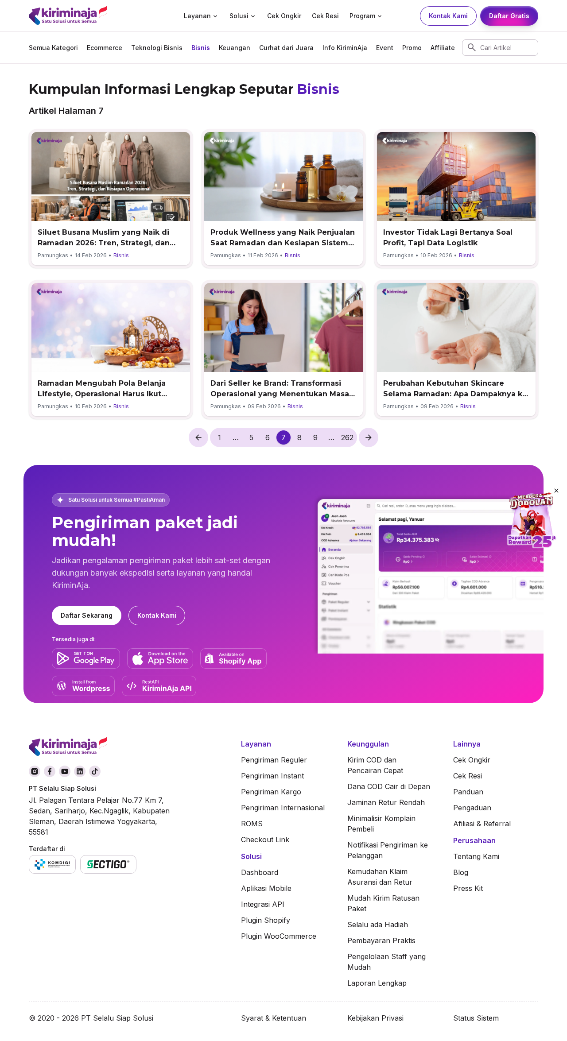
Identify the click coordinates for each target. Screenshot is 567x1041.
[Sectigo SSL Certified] (108, 864)
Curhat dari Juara (286, 47)
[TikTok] (95, 771)
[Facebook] (49, 771)
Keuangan (234, 47)
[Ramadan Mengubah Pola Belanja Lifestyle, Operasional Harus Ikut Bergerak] (110, 349)
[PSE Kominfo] (52, 864)
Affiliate (443, 47)
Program (362, 15)
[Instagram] (34, 771)
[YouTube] (64, 771)
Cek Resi (325, 15)
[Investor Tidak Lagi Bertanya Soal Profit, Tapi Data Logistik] (456, 198)
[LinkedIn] (79, 771)
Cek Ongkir (284, 15)
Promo (412, 47)
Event (384, 47)
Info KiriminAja (344, 47)
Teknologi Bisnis (157, 47)
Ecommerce (104, 47)
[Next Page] (368, 437)
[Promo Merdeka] (531, 520)
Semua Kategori (53, 47)
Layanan (197, 15)
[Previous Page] (198, 437)
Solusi (239, 15)
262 (347, 437)
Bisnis (200, 47)
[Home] (85, 16)
